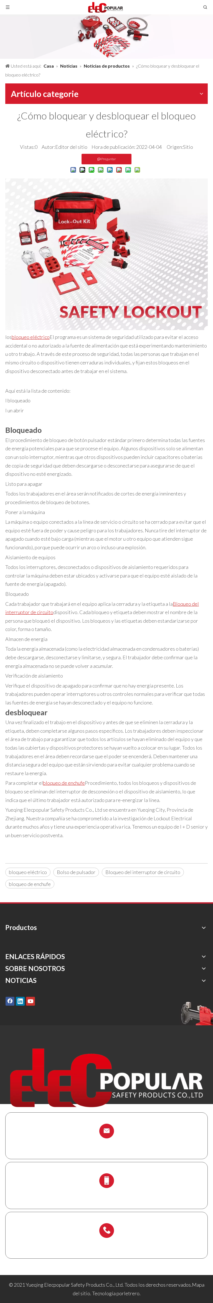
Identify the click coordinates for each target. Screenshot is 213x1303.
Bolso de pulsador (76, 872)
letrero (132, 1293)
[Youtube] (30, 1001)
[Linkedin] (20, 1001)
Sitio (188, 147)
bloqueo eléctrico (28, 872)
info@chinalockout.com (106, 1144)
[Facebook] (10, 1001)
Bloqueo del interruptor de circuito (142, 872)
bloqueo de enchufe (30, 884)
